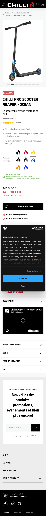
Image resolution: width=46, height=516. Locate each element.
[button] (37, 4)
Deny (23, 286)
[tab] (23, 301)
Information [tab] (9, 471)
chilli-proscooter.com (18, 497)
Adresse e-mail (15, 428)
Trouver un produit (13, 292)
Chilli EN (17, 513)
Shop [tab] (5, 455)
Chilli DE (29, 513)
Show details (32, 271)
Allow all (23, 279)
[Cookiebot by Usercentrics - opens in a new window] (32, 228)
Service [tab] (6, 463)
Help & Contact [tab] (11, 478)
